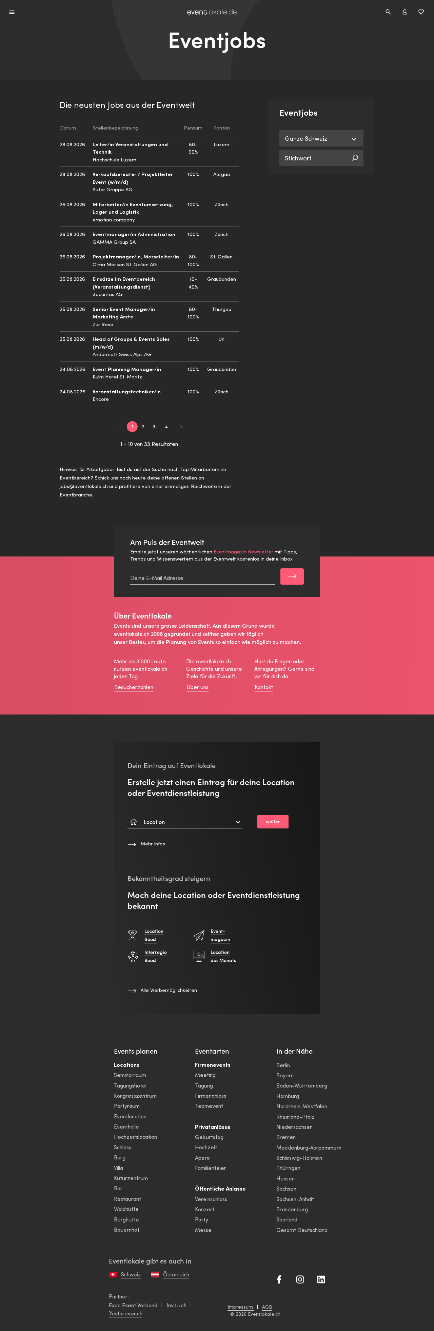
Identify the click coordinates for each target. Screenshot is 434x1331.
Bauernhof (126, 1229)
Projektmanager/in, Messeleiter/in (136, 256)
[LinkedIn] (321, 1278)
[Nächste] (181, 426)
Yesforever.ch (125, 1313)
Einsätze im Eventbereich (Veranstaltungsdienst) (124, 282)
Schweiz (131, 1274)
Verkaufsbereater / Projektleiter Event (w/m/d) (133, 177)
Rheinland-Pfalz (295, 1116)
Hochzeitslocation (135, 1136)
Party (201, 1219)
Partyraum (127, 1105)
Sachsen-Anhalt (295, 1198)
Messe (203, 1229)
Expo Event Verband (133, 1305)
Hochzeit (206, 1147)
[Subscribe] (292, 576)
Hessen (285, 1178)
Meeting (205, 1074)
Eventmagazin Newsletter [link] (243, 551)
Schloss (122, 1147)
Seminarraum (130, 1074)
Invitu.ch (176, 1305)
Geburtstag (209, 1136)
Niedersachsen (294, 1126)
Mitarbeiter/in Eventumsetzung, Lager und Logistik (133, 207)
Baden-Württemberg (301, 1085)
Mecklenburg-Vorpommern (308, 1147)
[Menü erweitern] (12, 12)
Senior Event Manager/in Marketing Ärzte (124, 312)
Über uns (197, 686)
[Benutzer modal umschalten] (405, 12)
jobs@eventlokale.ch (84, 486)
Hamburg (287, 1095)
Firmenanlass (210, 1095)
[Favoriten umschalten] (421, 12)
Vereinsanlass (211, 1198)
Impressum (241, 1307)
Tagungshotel (130, 1085)
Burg (119, 1157)
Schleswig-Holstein (299, 1157)
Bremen (286, 1136)
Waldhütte (126, 1208)
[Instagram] (300, 1278)
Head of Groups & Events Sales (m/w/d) (131, 342)
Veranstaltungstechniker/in (127, 391)
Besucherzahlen (133, 686)
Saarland (286, 1219)
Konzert (204, 1209)
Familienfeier (210, 1167)
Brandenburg (292, 1209)
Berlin (283, 1065)
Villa (118, 1167)
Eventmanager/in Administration (134, 233)
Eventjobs (217, 39)
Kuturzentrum (131, 1177)
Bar (118, 1188)
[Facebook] (279, 1278)
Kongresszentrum (135, 1095)
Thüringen (288, 1167)
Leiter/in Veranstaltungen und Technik (130, 147)
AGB (267, 1307)
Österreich (176, 1274)
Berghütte (126, 1219)
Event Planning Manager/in (127, 368)
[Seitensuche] (388, 12)
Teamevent (209, 1105)
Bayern (285, 1075)
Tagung (204, 1085)
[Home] (212, 12)
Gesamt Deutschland (302, 1229)
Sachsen (286, 1188)
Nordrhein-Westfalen (301, 1106)
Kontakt (264, 686)
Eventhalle (126, 1126)
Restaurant (127, 1198)
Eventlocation (130, 1116)
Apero (202, 1157)
